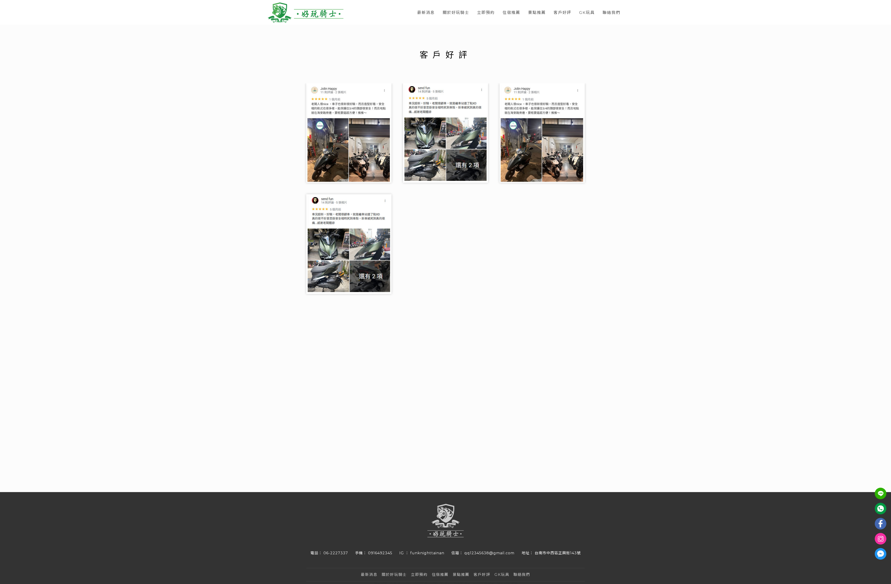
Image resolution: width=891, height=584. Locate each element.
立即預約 (486, 12)
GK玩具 (587, 12)
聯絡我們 (611, 12)
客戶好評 (562, 12)
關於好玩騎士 (456, 12)
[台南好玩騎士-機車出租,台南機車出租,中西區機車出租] (305, 13)
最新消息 (426, 12)
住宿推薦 (511, 12)
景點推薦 (537, 12)
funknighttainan (427, 553)
